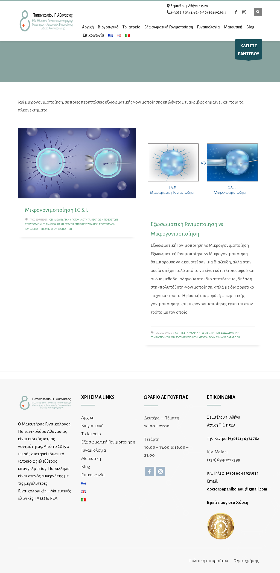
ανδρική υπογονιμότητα (74, 219)
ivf (55, 219)
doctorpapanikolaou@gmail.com (237, 489)
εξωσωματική (211, 332)
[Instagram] (244, 12)
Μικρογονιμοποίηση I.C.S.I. (56, 210)
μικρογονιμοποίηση (58, 229)
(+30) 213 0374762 (184, 12)
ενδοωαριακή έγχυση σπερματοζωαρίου (72, 224)
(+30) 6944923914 (213, 12)
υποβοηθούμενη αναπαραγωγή (219, 337)
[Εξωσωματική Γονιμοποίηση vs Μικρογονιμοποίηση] (202, 170)
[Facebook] (236, 12)
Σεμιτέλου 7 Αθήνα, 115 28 (189, 6)
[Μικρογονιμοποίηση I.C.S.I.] (77, 163)
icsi (51, 219)
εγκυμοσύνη (192, 332)
